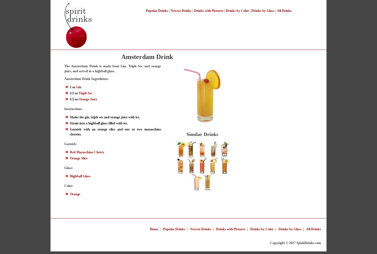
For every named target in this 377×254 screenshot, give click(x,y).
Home (154, 229)
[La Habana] (191, 156)
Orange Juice (88, 99)
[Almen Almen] (202, 156)
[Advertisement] (220, 27)
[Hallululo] (213, 173)
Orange (75, 194)
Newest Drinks (181, 11)
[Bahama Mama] (180, 156)
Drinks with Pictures (208, 11)
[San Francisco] (202, 173)
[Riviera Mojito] (224, 156)
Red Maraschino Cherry (87, 152)
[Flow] (207, 189)
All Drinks (284, 11)
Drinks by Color (237, 11)
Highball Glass (80, 176)
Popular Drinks (157, 11)
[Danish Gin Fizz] (213, 156)
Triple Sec (85, 93)
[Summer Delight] (191, 173)
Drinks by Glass (262, 11)
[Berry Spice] (180, 173)
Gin (78, 87)
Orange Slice (78, 158)
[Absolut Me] (196, 189)
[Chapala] (224, 173)
